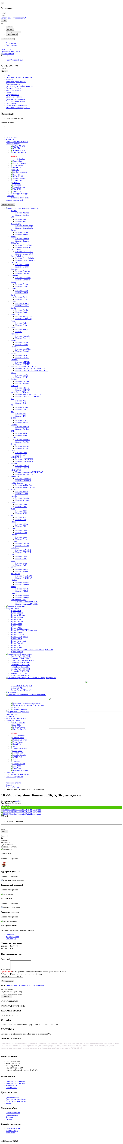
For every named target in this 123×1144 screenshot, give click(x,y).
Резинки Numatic (22, 498)
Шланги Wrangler (22, 597)
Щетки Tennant (17, 621)
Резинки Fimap (21, 329)
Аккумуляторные (34, 703)
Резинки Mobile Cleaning (25, 485)
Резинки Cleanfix (22, 265)
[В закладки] (2, 829)
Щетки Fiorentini (17, 643)
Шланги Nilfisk (21, 494)
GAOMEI (14, 347)
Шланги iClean (21, 409)
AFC (19, 148)
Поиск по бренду (13, 144)
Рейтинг (4, 974)
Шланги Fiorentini (22, 338)
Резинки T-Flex (21, 524)
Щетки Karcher (17, 652)
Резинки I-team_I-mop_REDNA (28, 394)
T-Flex (13, 522)
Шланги (18, 332)
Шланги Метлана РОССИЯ (26, 604)
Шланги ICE (20, 403)
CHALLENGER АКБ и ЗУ (21, 686)
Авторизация (11, 45)
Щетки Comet (16, 639)
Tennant (22, 187)
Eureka (13, 308)
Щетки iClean (16, 647)
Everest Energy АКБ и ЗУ (21, 690)
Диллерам (10, 196)
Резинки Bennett (22, 239)
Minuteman (15, 476)
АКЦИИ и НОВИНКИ (17, 142)
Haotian (14, 379)
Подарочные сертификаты (16, 1099)
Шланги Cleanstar (22, 273)
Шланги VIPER (21, 571)
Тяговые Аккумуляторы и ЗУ (18, 108)
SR (34, 985)
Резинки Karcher (22, 427)
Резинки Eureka (21, 310)
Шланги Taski (21, 533)
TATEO (14, 535)
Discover (23, 163)
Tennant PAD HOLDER (20, 671)
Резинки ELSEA (22, 304)
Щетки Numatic (17, 617)
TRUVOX (15, 548)
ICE (12, 399)
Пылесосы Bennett (13, 88)
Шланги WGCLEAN (23, 578)
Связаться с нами (13, 1128)
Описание (10, 934)
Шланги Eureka (21, 312)
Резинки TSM (21, 556)
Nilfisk (20, 176)
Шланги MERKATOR (24, 474)
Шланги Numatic (22, 500)
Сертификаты (12, 34)
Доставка (10, 29)
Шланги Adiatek (22, 215)
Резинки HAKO (21, 375)
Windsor (14, 580)
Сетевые (23, 709)
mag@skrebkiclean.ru (14, 60)
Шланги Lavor (21, 455)
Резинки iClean (21, 407)
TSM (19, 189)
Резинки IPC (20, 414)
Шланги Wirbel (21, 591)
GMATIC (14, 360)
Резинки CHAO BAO (24, 252)
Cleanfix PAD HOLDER (20, 656)
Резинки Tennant (22, 543)
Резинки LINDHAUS (24, 459)
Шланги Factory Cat (23, 319)
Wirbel (13, 587)
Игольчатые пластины (20, 675)
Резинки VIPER (21, 569)
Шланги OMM (21, 507)
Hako (19, 168)
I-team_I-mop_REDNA (20, 392)
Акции (8, 1103)
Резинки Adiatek (22, 213)
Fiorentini (14, 334)
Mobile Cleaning (17, 483)
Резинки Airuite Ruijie (24, 226)
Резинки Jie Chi (21, 420)
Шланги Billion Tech (23, 247)
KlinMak (14, 438)
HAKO (13, 373)
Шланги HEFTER (22, 390)
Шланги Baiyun (21, 234)
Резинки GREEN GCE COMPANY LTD (31, 368)
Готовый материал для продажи (19, 77)
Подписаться (6, 996)
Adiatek (14, 211)
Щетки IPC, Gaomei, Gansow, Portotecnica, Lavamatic (32, 650)
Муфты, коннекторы (16, 606)
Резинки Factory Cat (23, 317)
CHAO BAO (16, 250)
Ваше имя (5, 959)
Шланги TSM (21, 559)
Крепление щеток (13, 84)
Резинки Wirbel (21, 589)
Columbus (21, 159)
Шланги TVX (21, 565)
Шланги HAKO (21, 377)
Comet (13, 288)
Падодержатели (12, 95)
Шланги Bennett (21, 241)
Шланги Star (20, 520)
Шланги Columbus (22, 280)
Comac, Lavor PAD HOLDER (22, 660)
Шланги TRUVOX (23, 552)
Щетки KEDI (16, 611)
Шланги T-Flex (21, 526)
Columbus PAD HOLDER (21, 658)
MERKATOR (16, 470)
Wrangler (14, 593)
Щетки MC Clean (18, 615)
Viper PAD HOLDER (19, 673)
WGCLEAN (15, 574)
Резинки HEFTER (22, 388)
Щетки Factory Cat (18, 641)
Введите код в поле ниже (11, 976)
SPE (18, 183)
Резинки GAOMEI (23, 349)
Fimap (20, 165)
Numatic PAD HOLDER (20, 669)
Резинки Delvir (21, 297)
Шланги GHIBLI (22, 358)
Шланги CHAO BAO (24, 254)
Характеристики (12, 937)
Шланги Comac (21, 286)
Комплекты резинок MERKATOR (29, 472)
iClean (13, 405)
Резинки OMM (21, 505)
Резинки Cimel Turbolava (25, 258)
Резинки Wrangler (22, 595)
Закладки (9, 1117)
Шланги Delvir (21, 299)
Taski (19, 185)
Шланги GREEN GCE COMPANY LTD (31, 371)
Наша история (11, 137)
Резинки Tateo (21, 537)
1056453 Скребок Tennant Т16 (18, 985)
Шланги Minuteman (23, 481)
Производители (12, 1097)
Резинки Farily (21, 323)
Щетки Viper (16, 619)
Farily (13, 321)
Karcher (14, 425)
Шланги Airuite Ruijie (24, 228)
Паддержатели (26, 654)
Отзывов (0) (11, 939)
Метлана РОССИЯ (18, 600)
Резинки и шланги (13, 90)
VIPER (13, 567)
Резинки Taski (21, 530)
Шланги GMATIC (22, 364)
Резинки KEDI (21, 433)
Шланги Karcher (22, 429)
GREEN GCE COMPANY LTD (23, 366)
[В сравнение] (4, 829)
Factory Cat (15, 314)
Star (12, 515)
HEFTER (14, 386)
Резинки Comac (21, 284)
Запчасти (9, 80)
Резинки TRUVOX (23, 550)
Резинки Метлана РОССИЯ (26, 602)
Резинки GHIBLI (22, 355)
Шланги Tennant (22, 546)
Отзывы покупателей (14, 200)
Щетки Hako (16, 645)
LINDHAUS (16, 457)
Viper (19, 191)
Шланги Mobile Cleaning (25, 487)
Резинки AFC (21, 219)
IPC (17, 170)
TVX (13, 561)
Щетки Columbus (18, 634)
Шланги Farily (21, 325)
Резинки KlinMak (22, 440)
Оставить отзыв (7, 981)
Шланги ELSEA (22, 306)
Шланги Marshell (22, 468)
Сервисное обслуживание (16, 105)
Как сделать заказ (13, 32)
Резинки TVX (21, 563)
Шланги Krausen (22, 448)
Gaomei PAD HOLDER (20, 663)
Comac (21, 161)
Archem (22, 150)
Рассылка (9, 1119)
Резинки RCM (21, 511)
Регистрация (6, 18)
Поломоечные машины (15, 99)
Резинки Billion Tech (23, 245)
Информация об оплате (15, 1083)
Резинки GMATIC (22, 362)
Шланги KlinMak (22, 442)
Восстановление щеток (15, 101)
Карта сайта (10, 1133)
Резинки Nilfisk (21, 492)
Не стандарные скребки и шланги (20, 86)
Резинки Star (20, 517)
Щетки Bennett (17, 613)
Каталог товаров (8, 204)
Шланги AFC (20, 221)
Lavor (20, 174)
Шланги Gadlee (21, 345)
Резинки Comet (21, 291)
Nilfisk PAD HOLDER (20, 667)
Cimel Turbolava (17, 256)
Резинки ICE (20, 401)
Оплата (9, 27)
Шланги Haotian (22, 383)
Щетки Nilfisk (16, 626)
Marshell (14, 463)
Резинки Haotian (22, 381)
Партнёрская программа (16, 1101)
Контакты (10, 139)
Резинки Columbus (23, 278)
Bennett (13, 237)
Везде (8, 75)
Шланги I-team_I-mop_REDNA (28, 396)
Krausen (14, 444)
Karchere (23, 172)
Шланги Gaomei (22, 351)
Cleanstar (14, 269)
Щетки (8, 92)
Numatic (22, 178)
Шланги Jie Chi (21, 422)
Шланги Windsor (22, 584)
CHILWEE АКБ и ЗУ (19, 688)
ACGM (22, 146)
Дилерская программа (20, 198)
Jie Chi (13, 418)
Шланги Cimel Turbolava (25, 260)
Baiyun (13, 230)
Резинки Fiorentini (22, 336)
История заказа (12, 1115)
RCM (19, 180)
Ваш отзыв (5, 969)
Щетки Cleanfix (17, 632)
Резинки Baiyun (21, 232)
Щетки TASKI (16, 628)
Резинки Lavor (21, 453)
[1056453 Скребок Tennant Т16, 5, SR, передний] (21, 810)
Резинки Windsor (22, 582)
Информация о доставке (16, 1081)
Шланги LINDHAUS (24, 461)
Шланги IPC (20, 416)
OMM (13, 502)
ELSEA (14, 301)
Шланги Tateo (21, 539)
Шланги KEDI (21, 435)
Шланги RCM (21, 513)
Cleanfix (22, 152)
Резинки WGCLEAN (24, 576)
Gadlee (13, 340)
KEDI (13, 431)
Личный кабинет (13, 1113)
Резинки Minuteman (23, 479)
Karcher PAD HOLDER (20, 665)
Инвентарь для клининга (16, 82)
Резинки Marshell (22, 466)
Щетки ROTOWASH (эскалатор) (24, 630)
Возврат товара (12, 1131)
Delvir (13, 295)
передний (40, 985)
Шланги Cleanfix (22, 267)
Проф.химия (11, 103)
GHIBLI (14, 353)
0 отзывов (5, 805)
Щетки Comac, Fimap (19, 637)
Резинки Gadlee (21, 342)
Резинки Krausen (22, 446)
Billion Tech (15, 243)
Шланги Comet (21, 293)
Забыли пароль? (19, 18)
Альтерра (24, 193)
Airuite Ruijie (16, 224)
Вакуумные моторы (14, 97)
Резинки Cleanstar (22, 271)
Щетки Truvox (16, 624)
